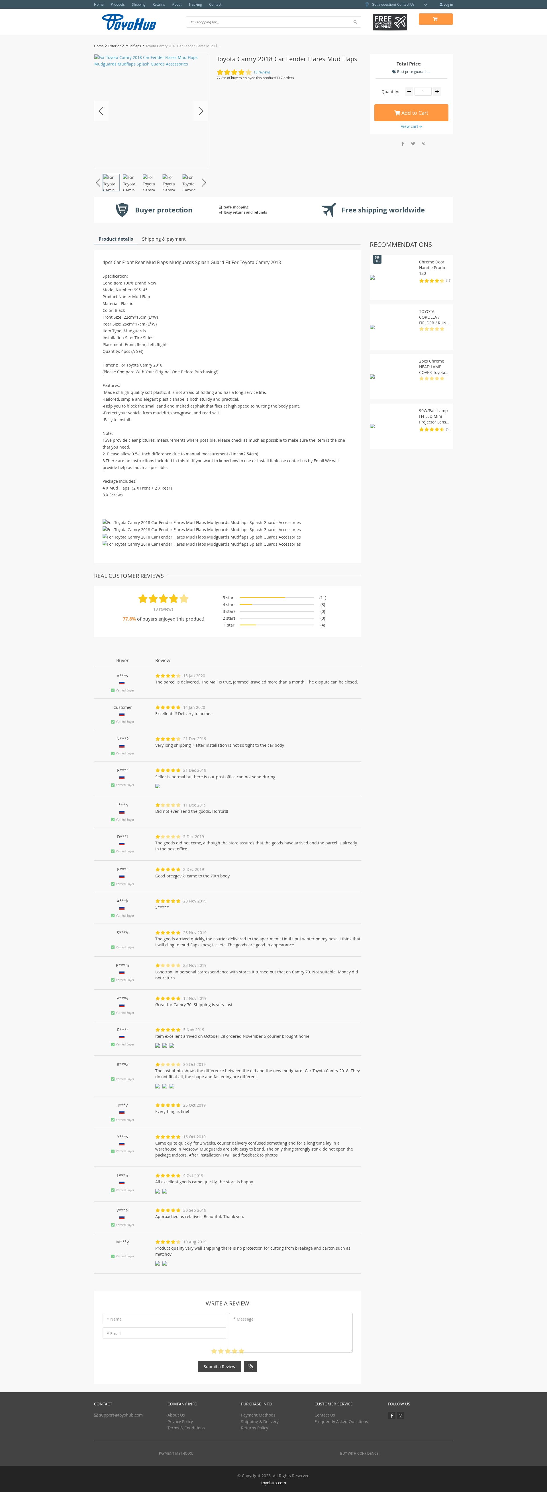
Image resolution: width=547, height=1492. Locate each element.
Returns (159, 4)
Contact (215, 4)
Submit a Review (219, 1366)
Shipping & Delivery (260, 1421)
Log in (448, 4)
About (176, 4)
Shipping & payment (164, 239)
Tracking (195, 4)
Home (99, 4)
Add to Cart (414, 112)
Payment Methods (258, 1415)
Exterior (114, 46)
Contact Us (406, 4)
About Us (176, 1415)
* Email (114, 1333)
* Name (114, 1319)
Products (118, 4)
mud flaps (133, 46)
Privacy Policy (180, 1421)
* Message (243, 1319)
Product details (116, 239)
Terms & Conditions (186, 1427)
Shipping (139, 4)
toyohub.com (273, 1482)
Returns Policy (254, 1427)
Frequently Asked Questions (341, 1421)
